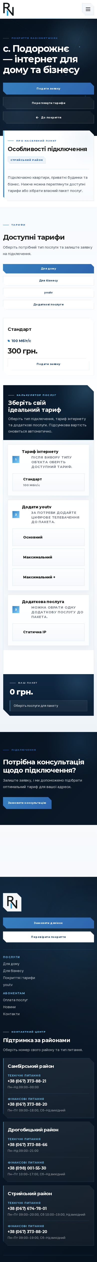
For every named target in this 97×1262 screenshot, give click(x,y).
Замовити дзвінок (48, 923)
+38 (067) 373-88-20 (27, 1104)
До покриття (51, 117)
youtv (48, 292)
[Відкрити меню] (88, 9)
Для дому (48, 268)
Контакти (11, 1014)
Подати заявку (48, 88)
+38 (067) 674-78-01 (27, 1208)
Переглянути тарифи (48, 103)
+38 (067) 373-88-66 (28, 1144)
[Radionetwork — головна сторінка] (12, 902)
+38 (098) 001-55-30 (27, 1168)
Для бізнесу (48, 280)
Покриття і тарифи (19, 978)
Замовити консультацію (27, 803)
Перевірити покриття (48, 937)
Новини (9, 1007)
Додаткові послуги (48, 304)
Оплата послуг (15, 1000)
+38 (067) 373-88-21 (27, 1081)
